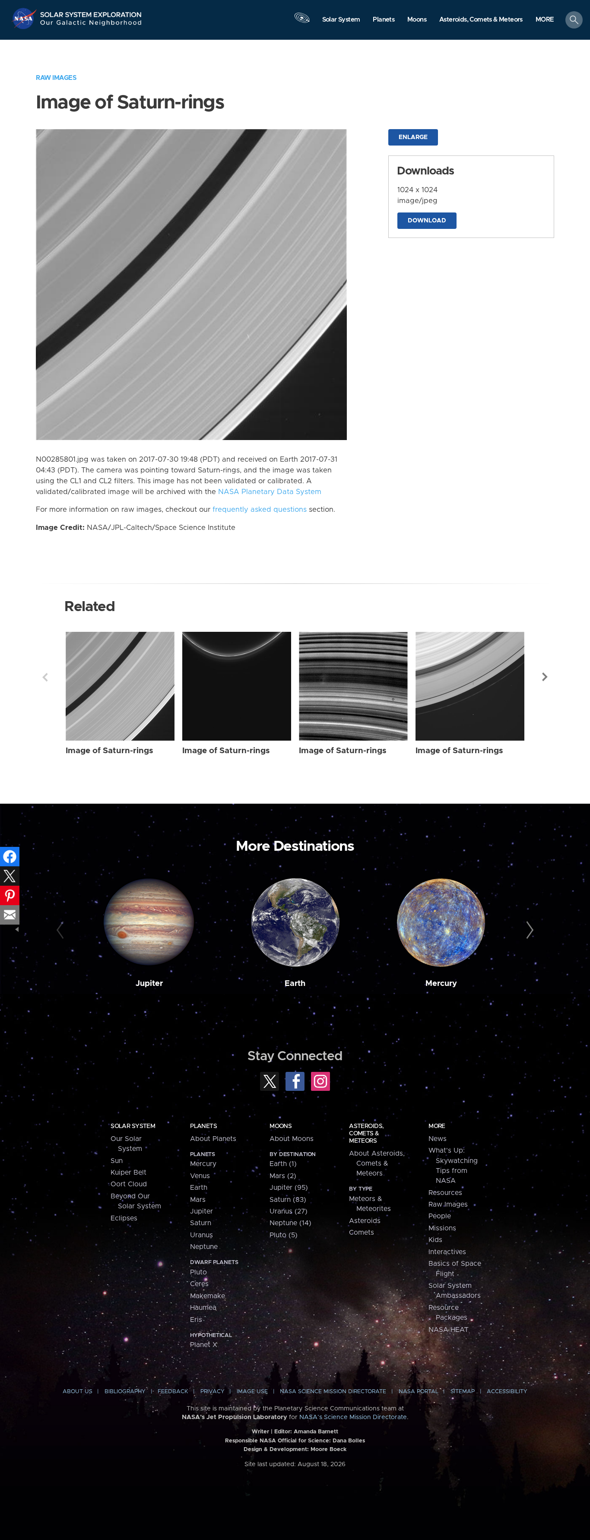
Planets (203, 1126)
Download (427, 221)
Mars (198, 1199)
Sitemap (462, 1391)
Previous (44, 677)
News (437, 1138)
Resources (445, 1192)
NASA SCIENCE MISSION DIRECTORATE (333, 1391)
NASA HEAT (448, 1329)
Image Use (252, 1391)
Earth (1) (283, 1163)
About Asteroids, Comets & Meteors (377, 1163)
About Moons (292, 1138)
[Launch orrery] (302, 22)
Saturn (200, 1223)
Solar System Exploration (91, 12)
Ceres (199, 1283)
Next (545, 677)
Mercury (441, 983)
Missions (442, 1228)
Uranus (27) (289, 1211)
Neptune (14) (290, 1223)
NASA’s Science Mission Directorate (353, 1417)
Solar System (133, 1126)
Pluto (198, 1272)
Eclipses (124, 1218)
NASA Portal (418, 1391)
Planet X (203, 1344)
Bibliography (125, 1391)
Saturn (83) (288, 1199)
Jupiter (149, 983)
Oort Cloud (129, 1184)
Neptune (204, 1246)
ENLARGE (413, 137)
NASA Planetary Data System (269, 491)
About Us (77, 1391)
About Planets (213, 1138)
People (439, 1216)
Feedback (173, 1391)
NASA (25, 18)
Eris (196, 1319)
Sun (117, 1160)
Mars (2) (283, 1175)
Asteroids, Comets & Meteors (366, 1133)
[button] (545, 20)
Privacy (212, 1391)
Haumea (203, 1307)
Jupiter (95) (289, 1187)
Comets (361, 1232)
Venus (200, 1175)
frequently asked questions (260, 509)
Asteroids (365, 1220)
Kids (435, 1239)
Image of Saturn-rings (109, 751)
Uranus (201, 1235)
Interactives (447, 1251)
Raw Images (56, 78)
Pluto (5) (284, 1235)
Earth (295, 983)
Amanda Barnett (316, 1432)
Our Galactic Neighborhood (91, 25)
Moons (281, 1126)
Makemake (207, 1296)
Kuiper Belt (128, 1172)
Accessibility (507, 1391)
